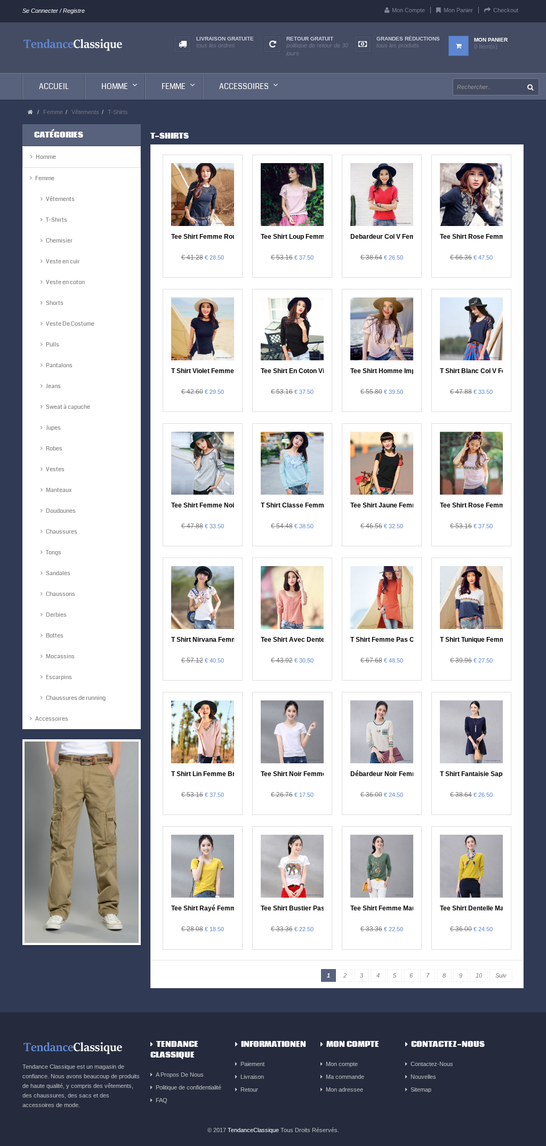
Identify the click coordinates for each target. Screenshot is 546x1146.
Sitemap (421, 1089)
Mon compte (342, 1064)
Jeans (53, 386)
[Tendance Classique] (73, 44)
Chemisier (59, 241)
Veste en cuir (63, 261)
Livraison (252, 1077)
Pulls (52, 345)
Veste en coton (65, 282)
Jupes (53, 428)
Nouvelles (423, 1077)
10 (479, 975)
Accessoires (51, 719)
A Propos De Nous (180, 1074)
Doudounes (61, 511)
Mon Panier (458, 10)
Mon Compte (408, 10)
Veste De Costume (70, 324)
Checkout (505, 10)
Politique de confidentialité (188, 1087)
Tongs (53, 552)
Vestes (55, 469)
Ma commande (345, 1077)
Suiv (501, 975)
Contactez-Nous (432, 1064)
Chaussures (61, 532)
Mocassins (60, 656)
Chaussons (60, 594)
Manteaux (58, 490)
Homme (46, 157)
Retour (249, 1089)
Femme (53, 112)
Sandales (58, 573)
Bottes (54, 636)
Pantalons (59, 365)
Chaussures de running (76, 698)
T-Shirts (118, 112)
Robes (54, 449)
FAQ (161, 1100)
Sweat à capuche (68, 407)
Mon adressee (344, 1089)
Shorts (54, 303)
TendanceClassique (253, 1130)
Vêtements (85, 112)
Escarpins (59, 677)
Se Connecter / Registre (53, 10)
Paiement (252, 1064)
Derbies (56, 615)
